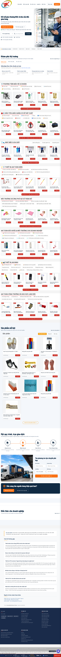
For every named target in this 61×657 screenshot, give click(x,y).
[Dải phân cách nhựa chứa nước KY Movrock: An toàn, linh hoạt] (42, 306)
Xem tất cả (57, 513)
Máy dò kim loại (5, 269)
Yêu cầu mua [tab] (19, 61)
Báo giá (8, 104)
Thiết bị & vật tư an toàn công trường (35, 299)
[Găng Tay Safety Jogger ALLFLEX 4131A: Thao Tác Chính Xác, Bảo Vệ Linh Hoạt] (18, 96)
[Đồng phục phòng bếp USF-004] (30, 150)
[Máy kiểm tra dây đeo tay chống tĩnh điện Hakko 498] (12, 364)
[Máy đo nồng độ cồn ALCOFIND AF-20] (18, 277)
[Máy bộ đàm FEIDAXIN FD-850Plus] (42, 277)
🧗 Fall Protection (16, 88)
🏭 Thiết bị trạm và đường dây (7, 174)
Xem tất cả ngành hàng (54, 58)
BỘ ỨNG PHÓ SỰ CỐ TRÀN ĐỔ (7, 201)
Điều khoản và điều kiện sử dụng (6, 634)
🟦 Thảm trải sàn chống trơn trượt (44, 115)
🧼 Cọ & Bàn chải (26, 118)
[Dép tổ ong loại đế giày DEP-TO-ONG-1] (12, 343)
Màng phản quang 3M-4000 (46, 393)
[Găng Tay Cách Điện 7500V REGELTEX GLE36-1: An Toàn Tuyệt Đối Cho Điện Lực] (54, 96)
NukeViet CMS (26, 648)
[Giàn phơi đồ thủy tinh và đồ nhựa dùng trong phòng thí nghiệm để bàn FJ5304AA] (30, 245)
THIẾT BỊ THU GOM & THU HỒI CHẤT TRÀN (39, 201)
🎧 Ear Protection (37, 86)
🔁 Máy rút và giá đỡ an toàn (7, 118)
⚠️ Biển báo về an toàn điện (23, 169)
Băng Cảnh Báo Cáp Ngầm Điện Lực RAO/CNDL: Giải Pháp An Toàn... (29, 373)
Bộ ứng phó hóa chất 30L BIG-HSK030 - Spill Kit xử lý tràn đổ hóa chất (6, 219)
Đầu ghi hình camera (39, 267)
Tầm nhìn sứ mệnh (24, 616)
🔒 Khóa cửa (21, 269)
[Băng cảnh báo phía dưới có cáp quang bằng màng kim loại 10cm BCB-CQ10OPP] (18, 306)
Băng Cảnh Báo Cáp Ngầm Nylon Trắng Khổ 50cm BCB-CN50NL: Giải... (11, 415)
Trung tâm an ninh (5, 267)
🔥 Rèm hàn (45, 118)
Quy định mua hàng (45, 622)
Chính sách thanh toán (45, 616)
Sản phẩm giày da (55, 142)
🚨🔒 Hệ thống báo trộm (6, 264)
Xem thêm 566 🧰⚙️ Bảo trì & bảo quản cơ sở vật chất (30, 137)
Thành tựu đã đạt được (25, 621)
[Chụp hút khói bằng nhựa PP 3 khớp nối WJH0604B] (54, 245)
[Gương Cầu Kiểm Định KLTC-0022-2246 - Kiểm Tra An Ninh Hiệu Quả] (6, 306)
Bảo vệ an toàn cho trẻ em (28, 267)
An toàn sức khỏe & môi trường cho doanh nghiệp (21, 231)
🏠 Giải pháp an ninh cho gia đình (29, 264)
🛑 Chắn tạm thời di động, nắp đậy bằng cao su (11, 172)
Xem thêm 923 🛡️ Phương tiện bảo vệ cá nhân (30, 108)
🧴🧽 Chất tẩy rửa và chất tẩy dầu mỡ (9, 235)
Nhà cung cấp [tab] (11, 61)
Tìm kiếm (28, 33)
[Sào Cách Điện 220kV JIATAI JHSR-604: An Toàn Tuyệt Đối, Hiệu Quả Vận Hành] (30, 182)
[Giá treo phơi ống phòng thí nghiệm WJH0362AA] (18, 245)
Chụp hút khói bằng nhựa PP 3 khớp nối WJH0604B (53, 251)
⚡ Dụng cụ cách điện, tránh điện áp (9, 169)
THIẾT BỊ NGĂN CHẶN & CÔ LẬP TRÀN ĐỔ (9, 203)
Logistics (39, 4)
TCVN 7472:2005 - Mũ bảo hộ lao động (11, 599)
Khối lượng (49, 469)
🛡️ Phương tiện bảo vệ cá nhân (14, 84)
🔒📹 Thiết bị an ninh (9, 262)
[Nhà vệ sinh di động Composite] (6, 245)
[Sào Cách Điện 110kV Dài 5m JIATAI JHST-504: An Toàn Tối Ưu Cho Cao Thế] (54, 182)
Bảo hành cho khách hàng (5, 637)
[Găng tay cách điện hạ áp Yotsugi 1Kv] (49, 364)
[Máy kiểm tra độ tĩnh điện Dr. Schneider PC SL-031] (49, 343)
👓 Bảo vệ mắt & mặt (14, 86)
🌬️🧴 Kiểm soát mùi (20, 238)
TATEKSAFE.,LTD (35, 648)
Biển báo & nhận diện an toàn (25, 296)
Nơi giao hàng (49, 463)
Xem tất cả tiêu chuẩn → (26, 67)
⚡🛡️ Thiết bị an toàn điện (11, 167)
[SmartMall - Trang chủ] (6, 4)
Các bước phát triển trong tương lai (27, 622)
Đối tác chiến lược (24, 618)
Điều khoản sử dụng (45, 621)
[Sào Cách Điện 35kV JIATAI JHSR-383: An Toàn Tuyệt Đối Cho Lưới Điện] (42, 182)
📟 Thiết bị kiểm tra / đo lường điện (22, 174)
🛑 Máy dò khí (17, 118)
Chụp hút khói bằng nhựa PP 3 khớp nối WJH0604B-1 (41, 251)
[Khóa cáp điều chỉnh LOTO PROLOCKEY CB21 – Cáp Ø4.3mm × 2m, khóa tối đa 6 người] (30, 125)
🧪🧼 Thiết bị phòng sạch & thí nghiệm (26, 235)
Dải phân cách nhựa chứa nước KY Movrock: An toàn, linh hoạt (42, 312)
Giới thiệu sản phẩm (24, 635)
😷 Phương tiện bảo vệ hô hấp (26, 86)
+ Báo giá (17, 355)
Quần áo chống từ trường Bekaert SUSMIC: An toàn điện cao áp (6, 102)
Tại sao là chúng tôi (24, 615)
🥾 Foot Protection (25, 88)
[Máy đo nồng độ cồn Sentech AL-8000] (30, 277)
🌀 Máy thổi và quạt (25, 115)
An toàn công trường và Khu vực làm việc (18, 294)
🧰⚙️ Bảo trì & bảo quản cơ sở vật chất (17, 113)
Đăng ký (22, 632)
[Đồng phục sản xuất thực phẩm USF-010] (42, 150)
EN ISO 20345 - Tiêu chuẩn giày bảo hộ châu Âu (13, 601)
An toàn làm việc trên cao (7, 299)
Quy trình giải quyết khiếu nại (46, 625)
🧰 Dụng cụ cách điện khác (27, 172)
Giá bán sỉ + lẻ (23, 638)
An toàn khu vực (15, 296)
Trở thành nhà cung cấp (22, 490)
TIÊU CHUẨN (3, 611)
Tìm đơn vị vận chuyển (45, 476)
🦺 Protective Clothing (6, 88)
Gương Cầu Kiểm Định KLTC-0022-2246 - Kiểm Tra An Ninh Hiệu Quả (6, 312)
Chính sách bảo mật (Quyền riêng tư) (7, 632)
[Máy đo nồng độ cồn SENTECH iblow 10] (6, 277)
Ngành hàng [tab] (3, 61)
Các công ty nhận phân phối (25, 637)
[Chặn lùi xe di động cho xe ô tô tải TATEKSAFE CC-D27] (30, 306)
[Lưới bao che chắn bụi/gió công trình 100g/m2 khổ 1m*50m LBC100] (30, 386)
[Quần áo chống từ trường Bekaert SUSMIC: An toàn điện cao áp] (6, 96)
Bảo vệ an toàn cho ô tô (15, 267)
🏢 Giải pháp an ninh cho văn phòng (44, 264)
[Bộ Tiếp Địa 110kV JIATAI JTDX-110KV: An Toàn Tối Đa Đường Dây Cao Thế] (6, 182)
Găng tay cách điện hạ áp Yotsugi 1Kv (48, 372)
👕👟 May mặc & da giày (10, 142)
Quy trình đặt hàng (45, 624)
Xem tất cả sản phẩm (55, 330)
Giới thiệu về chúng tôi (25, 613)
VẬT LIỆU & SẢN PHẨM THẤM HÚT (22, 201)
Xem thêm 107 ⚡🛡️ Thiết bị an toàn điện (30, 194)
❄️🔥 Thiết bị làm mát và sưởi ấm (23, 233)
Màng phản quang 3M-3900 (27, 351)
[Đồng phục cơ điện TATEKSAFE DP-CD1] (54, 150)
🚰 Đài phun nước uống (36, 118)
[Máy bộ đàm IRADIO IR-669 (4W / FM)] (54, 277)
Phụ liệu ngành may (46, 142)
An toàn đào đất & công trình (19, 299)
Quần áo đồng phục (36, 142)
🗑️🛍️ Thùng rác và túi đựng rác (8, 238)
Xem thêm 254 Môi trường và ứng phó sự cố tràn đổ (30, 226)
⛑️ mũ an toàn (4, 86)
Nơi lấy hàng (37, 463)
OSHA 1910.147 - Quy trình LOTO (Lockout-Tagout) (13, 598)
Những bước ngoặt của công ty (26, 619)
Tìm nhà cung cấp (19, 26)
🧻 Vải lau (33, 115)
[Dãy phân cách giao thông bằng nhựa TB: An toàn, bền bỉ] (12, 386)
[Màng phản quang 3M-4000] (49, 386)
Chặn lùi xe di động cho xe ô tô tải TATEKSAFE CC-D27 (30, 312)
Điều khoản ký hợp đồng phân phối (27, 640)
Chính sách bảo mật (45, 613)
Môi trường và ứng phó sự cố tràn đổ (16, 199)
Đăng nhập (50, 4)
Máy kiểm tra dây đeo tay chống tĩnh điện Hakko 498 (11, 373)
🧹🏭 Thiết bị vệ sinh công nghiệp (8, 233)
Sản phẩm (20, 4)
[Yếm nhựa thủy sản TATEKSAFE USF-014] (18, 150)
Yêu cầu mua (33, 4)
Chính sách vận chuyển (45, 615)
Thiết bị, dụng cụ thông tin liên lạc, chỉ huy (34, 269)
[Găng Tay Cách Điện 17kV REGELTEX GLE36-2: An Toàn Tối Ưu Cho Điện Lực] (42, 96)
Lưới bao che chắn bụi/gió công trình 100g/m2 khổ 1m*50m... (29, 394)
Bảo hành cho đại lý (4, 635)
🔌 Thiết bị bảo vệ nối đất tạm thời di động (39, 169)
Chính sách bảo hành (45, 619)
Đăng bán (57, 4)
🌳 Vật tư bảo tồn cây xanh (38, 233)
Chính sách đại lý (44, 627)
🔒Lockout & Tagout (6, 115)
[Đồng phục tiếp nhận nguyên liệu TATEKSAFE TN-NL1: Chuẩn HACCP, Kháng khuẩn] (6, 150)
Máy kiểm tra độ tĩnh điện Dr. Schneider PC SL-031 (49, 352)
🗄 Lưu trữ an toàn (15, 115)
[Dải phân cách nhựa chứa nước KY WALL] (54, 306)
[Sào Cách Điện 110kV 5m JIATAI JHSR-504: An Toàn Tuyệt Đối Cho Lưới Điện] (18, 182)
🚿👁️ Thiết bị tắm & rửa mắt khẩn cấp (9, 206)
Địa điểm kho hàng (24, 641)
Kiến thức (44, 4)
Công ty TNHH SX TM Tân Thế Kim (14, 648)
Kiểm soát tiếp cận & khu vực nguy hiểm (41, 296)
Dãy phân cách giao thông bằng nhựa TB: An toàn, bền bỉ (11, 394)
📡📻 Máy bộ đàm (17, 264)
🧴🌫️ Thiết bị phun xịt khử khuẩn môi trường (35, 238)
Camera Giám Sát (13, 269)
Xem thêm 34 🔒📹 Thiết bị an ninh (30, 289)
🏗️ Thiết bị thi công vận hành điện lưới (42, 172)
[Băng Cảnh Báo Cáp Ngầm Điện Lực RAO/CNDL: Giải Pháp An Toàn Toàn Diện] (30, 364)
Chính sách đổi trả (45, 618)
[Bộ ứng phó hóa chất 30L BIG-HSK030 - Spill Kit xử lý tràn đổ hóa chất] (6, 213)
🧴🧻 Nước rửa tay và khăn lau (42, 235)
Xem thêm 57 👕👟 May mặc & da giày (30, 162)
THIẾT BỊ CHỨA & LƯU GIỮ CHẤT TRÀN (43, 203)
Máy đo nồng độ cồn (49, 267)
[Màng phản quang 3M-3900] (30, 343)
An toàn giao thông (5, 296)
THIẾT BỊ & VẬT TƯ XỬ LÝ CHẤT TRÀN (27, 203)
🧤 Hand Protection (47, 86)
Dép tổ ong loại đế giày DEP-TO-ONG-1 (10, 351)
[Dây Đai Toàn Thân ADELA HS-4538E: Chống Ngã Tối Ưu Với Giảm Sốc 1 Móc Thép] (30, 96)
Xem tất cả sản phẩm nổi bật (30, 422)
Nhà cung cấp (26, 4)
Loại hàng (36, 469)
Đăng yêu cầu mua (6, 26)
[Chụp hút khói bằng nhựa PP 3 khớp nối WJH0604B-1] (42, 245)
